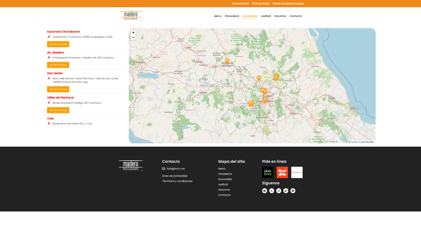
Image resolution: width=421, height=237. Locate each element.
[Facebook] (264, 190)
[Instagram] (278, 190)
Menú (218, 16)
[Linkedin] (292, 190)
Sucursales (250, 16)
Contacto (296, 16)
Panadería (232, 16)
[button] (265, 100)
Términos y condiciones (177, 181)
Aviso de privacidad (174, 176)
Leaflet (354, 141)
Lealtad (266, 16)
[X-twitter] (271, 190)
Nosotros (280, 16)
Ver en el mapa (58, 44)
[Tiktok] (285, 190)
